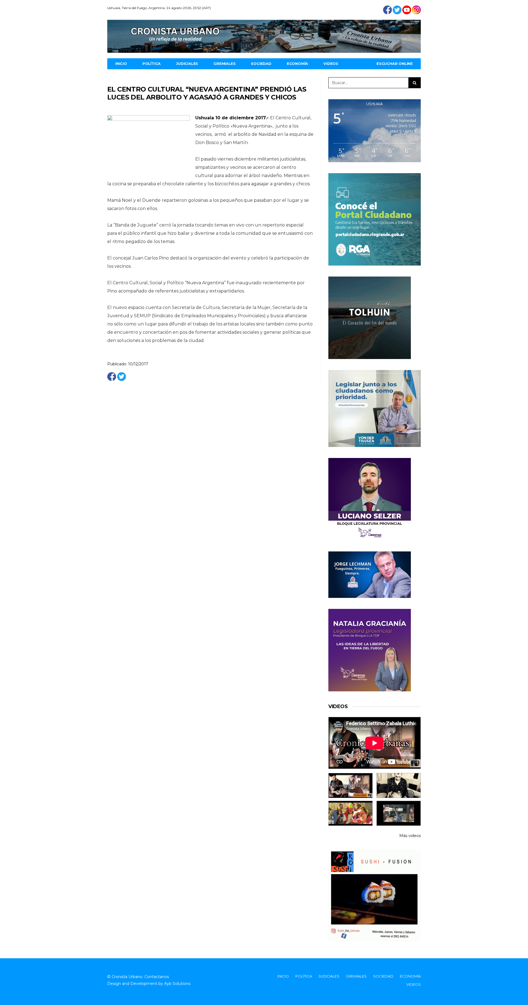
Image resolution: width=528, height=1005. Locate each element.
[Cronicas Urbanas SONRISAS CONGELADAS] (350, 813)
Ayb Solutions (177, 983)
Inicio (121, 63)
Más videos (410, 835)
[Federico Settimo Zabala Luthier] (350, 785)
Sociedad (261, 63)
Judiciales (187, 63)
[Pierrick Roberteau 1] (398, 785)
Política (151, 63)
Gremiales (224, 63)
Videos (330, 63)
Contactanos (156, 976)
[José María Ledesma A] (398, 813)
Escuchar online (394, 63)
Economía (297, 63)
